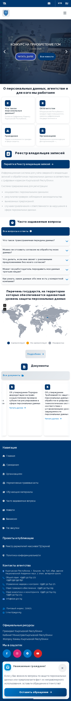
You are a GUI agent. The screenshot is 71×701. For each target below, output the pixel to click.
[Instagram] (17, 653)
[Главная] (6, 13)
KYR (60, 3)
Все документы (11, 375)
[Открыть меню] (65, 13)
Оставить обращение (33, 692)
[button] (5, 3)
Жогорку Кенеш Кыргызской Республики (25, 639)
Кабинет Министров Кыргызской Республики (27, 635)
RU (66, 3)
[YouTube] (38, 653)
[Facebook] (7, 653)
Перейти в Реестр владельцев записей (27, 164)
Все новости (47, 56)
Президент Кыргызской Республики (22, 631)
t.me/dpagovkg (13, 612)
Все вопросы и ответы (15, 231)
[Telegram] (27, 653)
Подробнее (34, 354)
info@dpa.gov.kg (14, 599)
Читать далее (25, 56)
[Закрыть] (62, 668)
